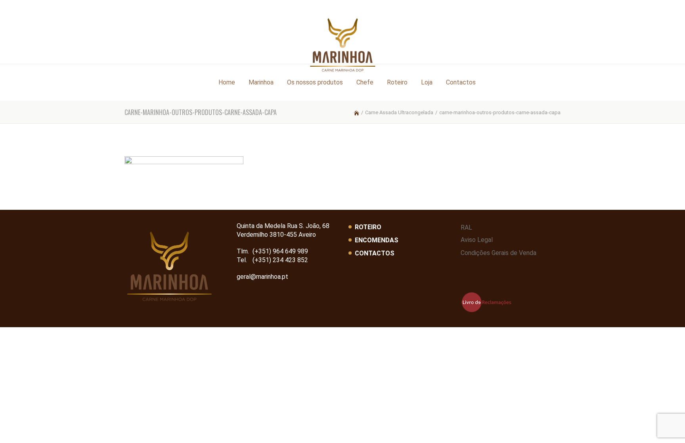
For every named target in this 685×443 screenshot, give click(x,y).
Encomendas (376, 240)
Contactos (374, 253)
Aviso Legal (477, 240)
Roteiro (368, 227)
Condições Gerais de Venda (498, 253)
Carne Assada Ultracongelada (399, 112)
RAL (466, 227)
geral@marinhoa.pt (262, 276)
